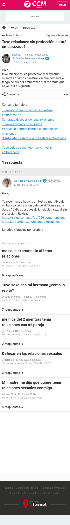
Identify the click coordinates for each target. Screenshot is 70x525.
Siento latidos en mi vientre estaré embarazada (34, 138)
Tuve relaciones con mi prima (22, 124)
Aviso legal (29, 493)
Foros (14, 27)
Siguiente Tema (55, 35)
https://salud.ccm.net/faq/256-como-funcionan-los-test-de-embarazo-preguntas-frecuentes (35, 220)
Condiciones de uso (27, 487)
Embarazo (29, 27)
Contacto (15, 493)
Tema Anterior (14, 35)
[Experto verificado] (47, 59)
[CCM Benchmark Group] (35, 504)
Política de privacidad (53, 487)
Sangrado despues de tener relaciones (28, 119)
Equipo (9, 487)
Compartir (13, 94)
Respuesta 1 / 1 (12, 172)
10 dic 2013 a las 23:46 (24, 62)
